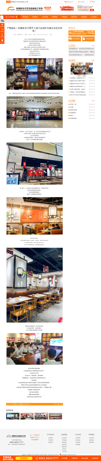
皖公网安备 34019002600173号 (68, 454)
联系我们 (50, 442)
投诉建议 (91, 440)
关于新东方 (50, 434)
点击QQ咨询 (89, 38)
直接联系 (91, 442)
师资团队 (55, 17)
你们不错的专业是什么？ (75, 54)
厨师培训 (64, 444)
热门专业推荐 (10, 17)
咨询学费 (78, 437)
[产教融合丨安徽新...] (82, 68)
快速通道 (64, 434)
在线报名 (2, 36)
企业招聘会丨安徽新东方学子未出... (21, 404)
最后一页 (60, 404)
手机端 (93, 2)
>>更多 (93, 45)
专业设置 (45, 17)
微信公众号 (69, 2)
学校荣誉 (50, 440)
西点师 (64, 449)
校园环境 (74, 17)
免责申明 (91, 437)
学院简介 (50, 437)
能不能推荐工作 (73, 48)
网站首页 (26, 17)
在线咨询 (2, 31)
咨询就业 (78, 440)
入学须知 (94, 17)
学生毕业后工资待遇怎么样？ (86, 48)
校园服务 (84, 17)
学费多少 (92, 51)
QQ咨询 (2, 42)
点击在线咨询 (76, 38)
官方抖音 (82, 2)
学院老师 (64, 442)
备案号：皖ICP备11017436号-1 (51, 454)
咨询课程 (78, 442)
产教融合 (64, 17)
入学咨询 (78, 434)
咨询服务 (78, 444)
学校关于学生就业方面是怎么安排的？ (79, 51)
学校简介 (35, 17)
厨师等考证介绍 (89, 54)
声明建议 (91, 434)
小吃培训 (64, 451)
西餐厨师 (64, 446)
